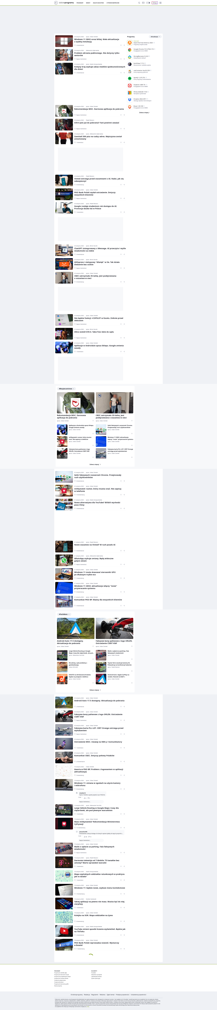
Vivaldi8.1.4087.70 (140, 85)
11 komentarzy (80, 949)
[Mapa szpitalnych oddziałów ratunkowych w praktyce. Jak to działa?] (64, 876)
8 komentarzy (80, 789)
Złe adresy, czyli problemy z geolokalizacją (78, 664)
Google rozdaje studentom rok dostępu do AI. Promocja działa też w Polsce (95, 207)
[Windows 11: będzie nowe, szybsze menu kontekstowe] (64, 890)
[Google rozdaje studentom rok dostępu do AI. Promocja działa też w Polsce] (64, 208)
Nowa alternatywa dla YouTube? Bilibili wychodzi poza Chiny (97, 503)
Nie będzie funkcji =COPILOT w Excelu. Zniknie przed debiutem (98, 319)
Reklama (102, 995)
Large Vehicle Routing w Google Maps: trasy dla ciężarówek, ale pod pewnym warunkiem (81, 652)
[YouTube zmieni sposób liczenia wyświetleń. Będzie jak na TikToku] (64, 931)
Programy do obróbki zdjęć (60, 973)
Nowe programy (58, 986)
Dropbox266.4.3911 (140, 99)
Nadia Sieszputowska (92, 871)
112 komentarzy (80, 828)
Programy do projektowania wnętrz (62, 976)
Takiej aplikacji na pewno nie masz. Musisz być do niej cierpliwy (99, 902)
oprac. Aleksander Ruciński (76, 655)
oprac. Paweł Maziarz (92, 203)
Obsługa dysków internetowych (142, 101)
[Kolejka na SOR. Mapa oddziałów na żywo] (64, 917)
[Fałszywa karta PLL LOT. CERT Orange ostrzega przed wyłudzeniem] (101, 453)
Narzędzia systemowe (140, 93)
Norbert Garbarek (91, 899)
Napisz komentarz (81, 59)
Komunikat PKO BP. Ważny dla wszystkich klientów (98, 599)
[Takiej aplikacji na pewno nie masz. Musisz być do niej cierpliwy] (64, 903)
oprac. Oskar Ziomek (92, 36)
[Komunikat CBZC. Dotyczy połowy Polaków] (64, 757)
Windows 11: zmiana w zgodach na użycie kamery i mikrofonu (97, 784)
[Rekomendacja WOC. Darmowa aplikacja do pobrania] (64, 111)
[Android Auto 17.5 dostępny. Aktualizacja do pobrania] (75, 628)
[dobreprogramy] (68, 3)
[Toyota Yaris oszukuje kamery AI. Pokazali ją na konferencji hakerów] (101, 667)
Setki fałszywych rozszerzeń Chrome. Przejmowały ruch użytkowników (120, 426)
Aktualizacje (154, 36)
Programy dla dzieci (59, 982)
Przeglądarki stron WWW (141, 51)
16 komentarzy (80, 495)
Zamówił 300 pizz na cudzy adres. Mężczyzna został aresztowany (98, 137)
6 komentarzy (80, 184)
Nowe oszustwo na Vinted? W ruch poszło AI (94, 544)
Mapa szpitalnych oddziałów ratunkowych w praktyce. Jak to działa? (99, 875)
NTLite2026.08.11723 (140, 92)
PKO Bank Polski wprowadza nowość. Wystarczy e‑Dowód (96, 943)
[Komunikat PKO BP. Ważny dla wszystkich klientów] (64, 601)
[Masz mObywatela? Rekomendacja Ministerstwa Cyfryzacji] (64, 823)
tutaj (88, 1006)
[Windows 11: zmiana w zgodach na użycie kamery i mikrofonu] (64, 785)
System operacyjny (95, 978)
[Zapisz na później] (121, 45)
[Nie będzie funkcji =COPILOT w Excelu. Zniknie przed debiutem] (64, 320)
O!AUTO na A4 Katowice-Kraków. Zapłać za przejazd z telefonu (80, 676)
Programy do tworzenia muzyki (61, 974)
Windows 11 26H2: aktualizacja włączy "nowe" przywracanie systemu (120, 438)
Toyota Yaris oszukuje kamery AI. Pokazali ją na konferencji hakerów (120, 664)
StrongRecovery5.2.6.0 (141, 56)
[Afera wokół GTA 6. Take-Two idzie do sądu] (64, 334)
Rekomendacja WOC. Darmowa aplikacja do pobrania (99, 109)
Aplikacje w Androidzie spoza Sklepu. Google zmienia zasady (99, 346)
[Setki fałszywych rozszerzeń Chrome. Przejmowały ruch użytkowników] (101, 429)
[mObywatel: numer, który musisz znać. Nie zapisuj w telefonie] (62, 441)
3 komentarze (80, 254)
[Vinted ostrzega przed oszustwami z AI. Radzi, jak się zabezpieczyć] (64, 180)
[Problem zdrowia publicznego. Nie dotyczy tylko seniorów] (64, 55)
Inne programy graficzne (141, 72)
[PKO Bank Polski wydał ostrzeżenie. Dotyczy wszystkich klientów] (64, 194)
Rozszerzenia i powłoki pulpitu (142, 65)
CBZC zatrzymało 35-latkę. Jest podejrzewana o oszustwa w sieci (111, 416)
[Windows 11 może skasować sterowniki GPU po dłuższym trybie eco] (64, 574)
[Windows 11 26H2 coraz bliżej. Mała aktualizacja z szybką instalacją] (64, 41)
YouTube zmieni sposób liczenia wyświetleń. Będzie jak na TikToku (99, 930)
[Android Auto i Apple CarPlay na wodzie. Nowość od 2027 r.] (101, 679)
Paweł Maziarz (90, 120)
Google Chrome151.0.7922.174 (144, 49)
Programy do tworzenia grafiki (61, 984)
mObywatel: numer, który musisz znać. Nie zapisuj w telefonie (80, 438)
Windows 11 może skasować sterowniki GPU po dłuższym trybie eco (95, 573)
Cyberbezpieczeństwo (96, 976)
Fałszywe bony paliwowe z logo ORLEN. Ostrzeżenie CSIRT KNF (79, 450)
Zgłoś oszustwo (98, 3)
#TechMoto (63, 614)
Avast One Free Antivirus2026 (143, 43)
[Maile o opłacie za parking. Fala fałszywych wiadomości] (101, 655)
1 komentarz (79, 142)
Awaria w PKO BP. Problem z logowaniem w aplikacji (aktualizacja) (98, 770)
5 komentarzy (80, 578)
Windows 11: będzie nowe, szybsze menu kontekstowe (99, 888)
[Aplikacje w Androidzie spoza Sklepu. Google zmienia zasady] (64, 347)
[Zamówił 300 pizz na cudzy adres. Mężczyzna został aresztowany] (64, 138)
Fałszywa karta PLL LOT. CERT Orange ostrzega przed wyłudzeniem (120, 450)
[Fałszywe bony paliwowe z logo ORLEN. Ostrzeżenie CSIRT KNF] (62, 453)
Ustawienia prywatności (138, 995)
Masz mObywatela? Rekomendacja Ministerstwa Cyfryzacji (97, 822)
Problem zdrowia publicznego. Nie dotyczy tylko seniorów (96, 54)
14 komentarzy (80, 894)
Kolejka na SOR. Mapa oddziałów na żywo (93, 915)
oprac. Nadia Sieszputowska (94, 64)
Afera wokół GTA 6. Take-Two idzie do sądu (94, 332)
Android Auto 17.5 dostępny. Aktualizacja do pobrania (70, 642)
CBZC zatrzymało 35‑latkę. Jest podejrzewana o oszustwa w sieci (95, 277)
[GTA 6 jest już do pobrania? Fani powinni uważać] (64, 124)
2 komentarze (80, 45)
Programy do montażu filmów (61, 978)
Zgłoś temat (110, 995)
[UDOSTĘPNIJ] (124, 45)
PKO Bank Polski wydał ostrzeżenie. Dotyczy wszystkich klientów (95, 193)
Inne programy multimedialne (142, 79)
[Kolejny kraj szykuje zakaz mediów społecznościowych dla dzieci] (64, 68)
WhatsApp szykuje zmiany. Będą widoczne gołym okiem (93, 559)
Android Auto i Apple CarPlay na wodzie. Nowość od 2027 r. (118, 676)
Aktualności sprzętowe (96, 974)
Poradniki (93, 973)
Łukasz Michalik (73, 667)
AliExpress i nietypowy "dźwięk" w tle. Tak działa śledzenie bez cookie (97, 263)
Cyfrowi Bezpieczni (113, 3)
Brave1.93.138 (138, 106)
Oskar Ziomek (90, 767)
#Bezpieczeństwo (65, 389)
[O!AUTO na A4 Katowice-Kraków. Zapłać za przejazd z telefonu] (62, 679)
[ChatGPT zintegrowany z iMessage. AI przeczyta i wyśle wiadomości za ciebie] (64, 250)
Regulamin (94, 995)
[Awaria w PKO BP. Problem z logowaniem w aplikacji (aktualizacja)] (64, 771)
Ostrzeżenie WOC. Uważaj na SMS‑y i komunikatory (98, 741)
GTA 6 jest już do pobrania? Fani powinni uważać (96, 122)
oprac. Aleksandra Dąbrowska (94, 134)
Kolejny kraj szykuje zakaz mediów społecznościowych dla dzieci (99, 67)
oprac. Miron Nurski (91, 246)
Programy (80, 3)
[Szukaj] (139, 2)
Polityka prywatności (122, 995)
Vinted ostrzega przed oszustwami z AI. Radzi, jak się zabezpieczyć (99, 179)
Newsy (88, 3)
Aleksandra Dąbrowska (92, 50)
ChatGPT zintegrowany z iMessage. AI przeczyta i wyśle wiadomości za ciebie (100, 249)
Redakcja (87, 995)
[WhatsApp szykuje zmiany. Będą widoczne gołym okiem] (64, 560)
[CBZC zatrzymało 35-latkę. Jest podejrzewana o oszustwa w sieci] (64, 278)
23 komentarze (80, 761)
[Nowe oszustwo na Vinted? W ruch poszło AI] (64, 546)
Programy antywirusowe (140, 44)
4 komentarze (80, 481)
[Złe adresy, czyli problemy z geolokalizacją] (62, 667)
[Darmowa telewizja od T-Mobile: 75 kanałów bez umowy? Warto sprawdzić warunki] (64, 862)
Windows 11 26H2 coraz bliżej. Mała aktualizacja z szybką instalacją (96, 40)
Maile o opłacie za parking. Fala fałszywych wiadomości (118, 652)
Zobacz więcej (94, 464)
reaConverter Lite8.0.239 (142, 70)
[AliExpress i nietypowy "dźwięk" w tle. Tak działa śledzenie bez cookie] (64, 264)
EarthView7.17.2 (139, 63)
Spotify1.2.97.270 (139, 78)
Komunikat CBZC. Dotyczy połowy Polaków (94, 755)
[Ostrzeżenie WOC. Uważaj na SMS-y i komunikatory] (64, 744)
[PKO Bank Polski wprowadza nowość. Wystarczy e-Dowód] (64, 945)
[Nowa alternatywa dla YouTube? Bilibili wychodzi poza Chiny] (64, 504)
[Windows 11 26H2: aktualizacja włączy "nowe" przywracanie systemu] (101, 441)
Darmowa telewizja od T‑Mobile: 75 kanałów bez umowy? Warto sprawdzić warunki (96, 861)
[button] (160, 2)
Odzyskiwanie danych (140, 58)
